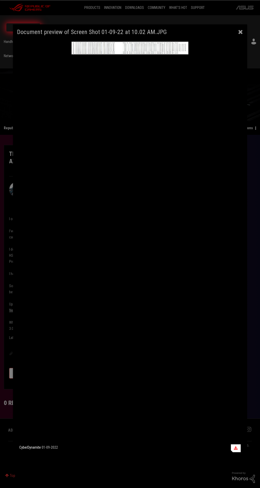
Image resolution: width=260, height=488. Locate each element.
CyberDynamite (30, 447)
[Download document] (236, 448)
